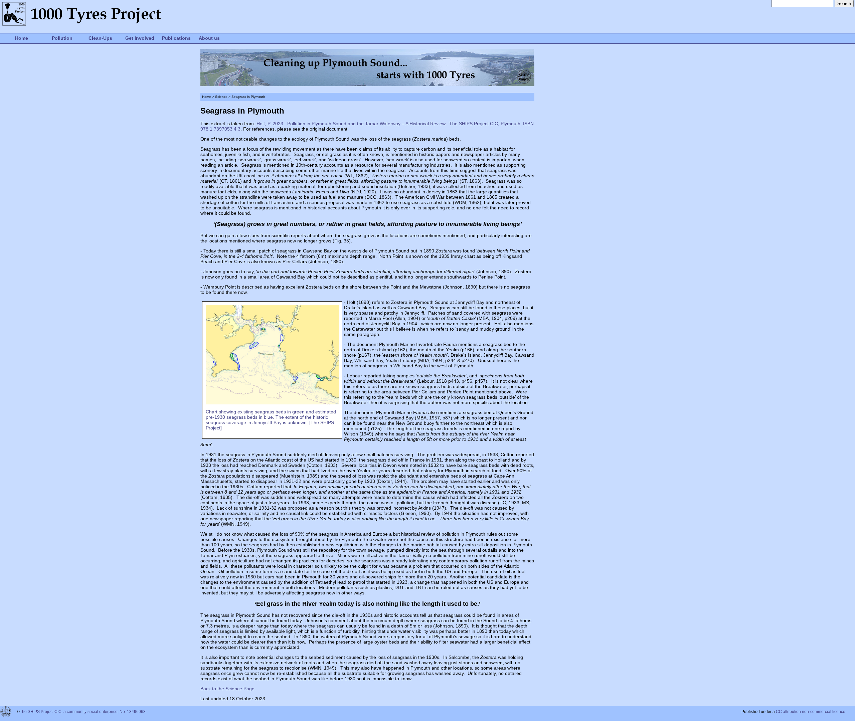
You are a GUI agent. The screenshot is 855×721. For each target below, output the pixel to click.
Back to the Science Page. (228, 688)
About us (209, 38)
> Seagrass (236, 97)
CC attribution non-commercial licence (810, 711)
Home (21, 38)
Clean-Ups (100, 38)
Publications (176, 38)
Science (221, 97)
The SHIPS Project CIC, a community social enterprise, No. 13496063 (83, 711)
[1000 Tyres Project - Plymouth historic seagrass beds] (272, 402)
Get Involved (139, 38)
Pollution (62, 38)
